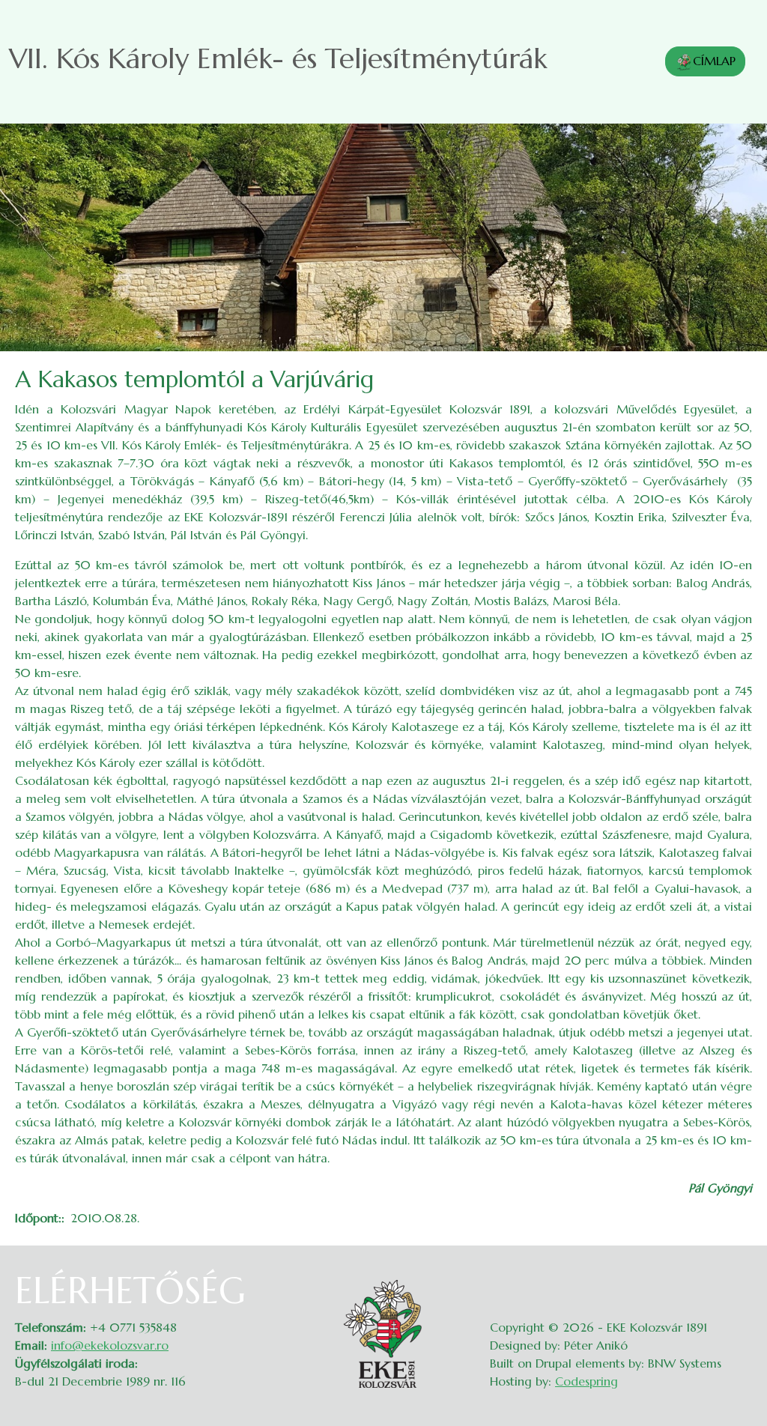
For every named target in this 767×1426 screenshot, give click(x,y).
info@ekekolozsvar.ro (110, 1345)
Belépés (737, 1278)
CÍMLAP (714, 60)
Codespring (586, 1381)
